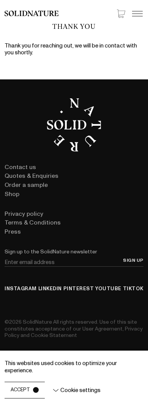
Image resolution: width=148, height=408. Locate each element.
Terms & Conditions (33, 222)
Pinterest (78, 288)
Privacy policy (24, 214)
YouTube (108, 288)
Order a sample (26, 185)
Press (13, 232)
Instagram (21, 288)
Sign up (133, 260)
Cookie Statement (54, 335)
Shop (12, 194)
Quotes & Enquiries (31, 176)
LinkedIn (50, 288)
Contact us (20, 167)
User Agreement (102, 328)
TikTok (133, 288)
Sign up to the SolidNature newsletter (51, 251)
